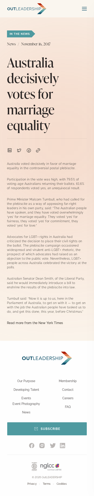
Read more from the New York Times (35, 323)
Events (26, 398)
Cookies (62, 483)
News (26, 412)
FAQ (68, 407)
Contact (67, 389)
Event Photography (26, 404)
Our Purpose (26, 381)
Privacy (32, 483)
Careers (67, 398)
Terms (46, 483)
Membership (68, 381)
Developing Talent (26, 389)
